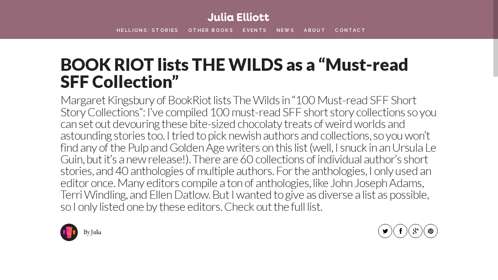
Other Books (210, 30)
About (315, 30)
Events (255, 30)
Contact (350, 30)
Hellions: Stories (148, 30)
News (286, 30)
